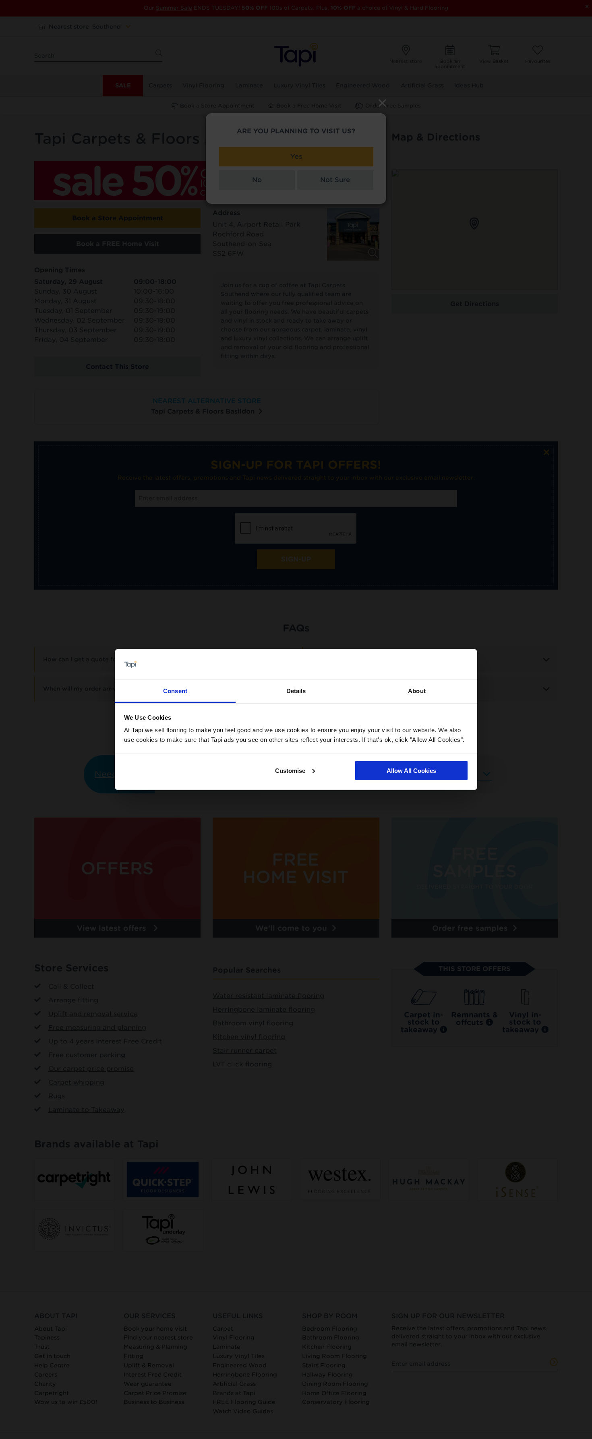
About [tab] (417, 690)
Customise (290, 770)
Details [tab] (296, 690)
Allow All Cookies (411, 770)
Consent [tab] (175, 690)
